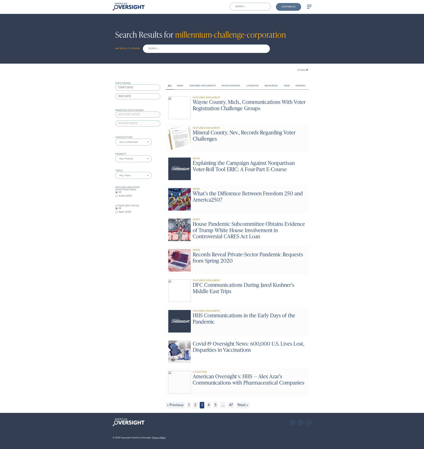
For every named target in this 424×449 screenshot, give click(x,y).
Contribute (288, 7)
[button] (133, 142)
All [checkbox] (120, 192)
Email (308, 422)
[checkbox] (137, 196)
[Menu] (309, 6)
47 (231, 405)
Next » (243, 405)
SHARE (301, 70)
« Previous (175, 405)
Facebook (300, 422)
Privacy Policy (159, 438)
